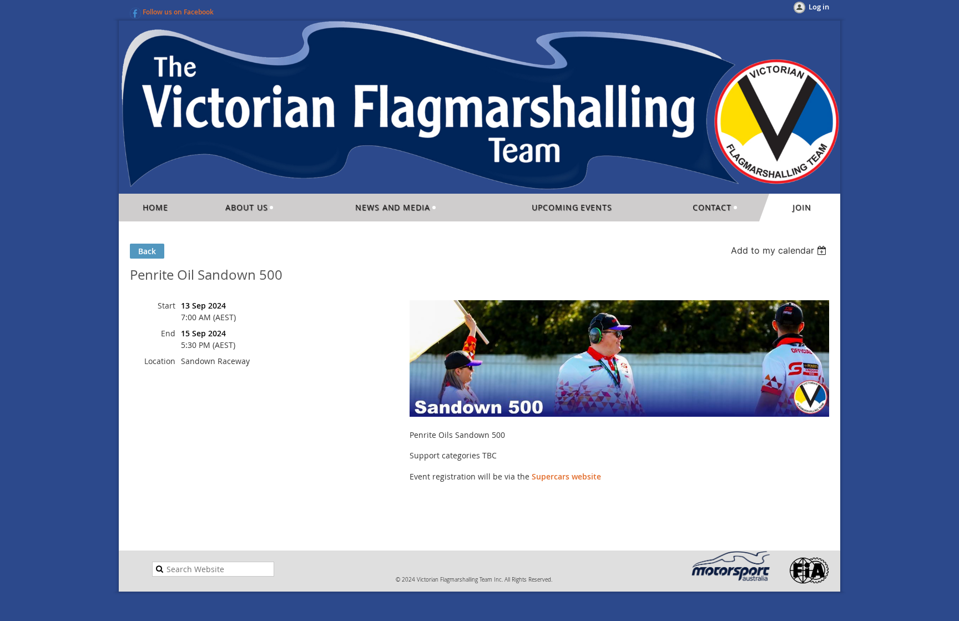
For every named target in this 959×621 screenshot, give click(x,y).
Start (166, 305)
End (168, 333)
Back (147, 251)
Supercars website (566, 476)
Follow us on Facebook (178, 12)
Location (159, 361)
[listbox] (780, 250)
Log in (819, 7)
